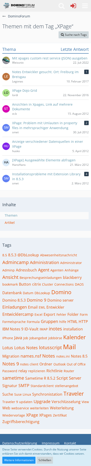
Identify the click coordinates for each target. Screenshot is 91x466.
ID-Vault (31, 329)
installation (73, 329)
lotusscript (50, 347)
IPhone (7, 338)
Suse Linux (22, 394)
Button (25, 284)
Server (75, 378)
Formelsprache (14, 321)
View (85, 402)
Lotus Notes (26, 347)
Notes (48, 356)
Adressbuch (26, 270)
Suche (7, 394)
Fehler (61, 314)
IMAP (44, 329)
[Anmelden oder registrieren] (73, 5)
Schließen (44, 460)
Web (6, 408)
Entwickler (55, 307)
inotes (55, 329)
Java (18, 337)
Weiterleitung (62, 408)
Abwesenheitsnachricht (58, 255)
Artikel (10, 222)
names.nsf (31, 356)
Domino (61, 292)
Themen (11, 215)
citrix (36, 284)
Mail (69, 346)
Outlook (59, 364)
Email (33, 307)
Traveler (73, 393)
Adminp (8, 270)
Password (9, 371)
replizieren (36, 371)
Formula (33, 321)
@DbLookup (28, 254)
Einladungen (14, 307)
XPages (45, 415)
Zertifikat (60, 415)
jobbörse (55, 338)
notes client (29, 364)
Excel (38, 314)
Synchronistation (47, 394)
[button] (85, 5)
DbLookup (42, 293)
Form (84, 314)
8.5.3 (12, 254)
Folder (73, 314)
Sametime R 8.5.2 (40, 378)
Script (62, 378)
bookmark (10, 284)
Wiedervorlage (13, 415)
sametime (13, 378)
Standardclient (42, 386)
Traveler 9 (10, 402)
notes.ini (63, 356)
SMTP (23, 385)
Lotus (7, 347)
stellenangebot (66, 386)
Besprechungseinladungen (41, 277)
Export (49, 314)
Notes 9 (10, 364)
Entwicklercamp (17, 314)
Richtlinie (54, 370)
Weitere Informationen (19, 460)
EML (42, 307)
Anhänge (72, 270)
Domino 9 (36, 300)
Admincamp (15, 262)
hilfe (62, 321)
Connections (64, 284)
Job (25, 338)
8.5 (4, 255)
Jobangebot (38, 338)
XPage (32, 415)
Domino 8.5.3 (14, 300)
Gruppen (49, 321)
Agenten (56, 270)
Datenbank (12, 292)
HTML (72, 321)
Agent (43, 270)
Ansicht (10, 277)
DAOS (79, 284)
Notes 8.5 (79, 356)
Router (69, 371)
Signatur (9, 385)
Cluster (47, 284)
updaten (25, 402)
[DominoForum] (18, 5)
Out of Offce (76, 364)
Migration (10, 356)
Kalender (74, 337)
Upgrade (42, 401)
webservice (20, 408)
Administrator (71, 263)
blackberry (72, 277)
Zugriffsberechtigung (20, 421)
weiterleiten (39, 408)
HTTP (83, 321)
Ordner (45, 364)
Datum (28, 293)
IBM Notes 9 (12, 329)
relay (22, 370)
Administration (44, 262)
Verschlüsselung (66, 401)
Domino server (60, 300)
